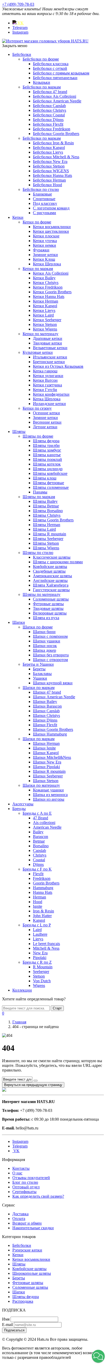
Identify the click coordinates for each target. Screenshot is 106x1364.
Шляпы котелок (47, 464)
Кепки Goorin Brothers (52, 292)
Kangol (39, 920)
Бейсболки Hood (47, 185)
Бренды (19, 808)
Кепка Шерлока (46, 399)
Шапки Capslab (46, 711)
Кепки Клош (44, 259)
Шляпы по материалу (41, 594)
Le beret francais (46, 943)
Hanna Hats (42, 892)
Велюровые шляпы (50, 613)
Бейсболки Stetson (49, 166)
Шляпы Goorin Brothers (53, 520)
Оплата (18, 1218)
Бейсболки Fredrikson (51, 129)
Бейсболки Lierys (48, 152)
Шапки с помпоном (50, 636)
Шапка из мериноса (50, 794)
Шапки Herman (46, 743)
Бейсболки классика (50, 64)
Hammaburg (43, 888)
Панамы (40, 492)
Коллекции (22, 990)
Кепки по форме (37, 222)
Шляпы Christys (46, 515)
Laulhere (40, 934)
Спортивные (44, 199)
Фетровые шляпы (48, 604)
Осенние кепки (46, 413)
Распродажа (22, 1301)
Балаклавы (42, 673)
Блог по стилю (25, 1182)
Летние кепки (45, 427)
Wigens (39, 985)
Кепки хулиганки (48, 375)
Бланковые (42, 194)
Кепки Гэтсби (45, 389)
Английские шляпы (50, 580)
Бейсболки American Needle (57, 101)
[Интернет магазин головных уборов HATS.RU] (4, 1090)
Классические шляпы (51, 557)
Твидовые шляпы (48, 608)
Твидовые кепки (47, 343)
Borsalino (41, 846)
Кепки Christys (45, 282)
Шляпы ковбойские (50, 473)
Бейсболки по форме (41, 59)
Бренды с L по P (37, 925)
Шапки (18, 622)
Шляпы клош (44, 478)
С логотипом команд (51, 208)
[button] (98, 1356)
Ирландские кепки (49, 403)
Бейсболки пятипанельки (55, 78)
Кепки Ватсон (45, 380)
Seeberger (41, 971)
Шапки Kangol (46, 753)
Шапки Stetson (45, 780)
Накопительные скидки (33, 1228)
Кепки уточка (45, 240)
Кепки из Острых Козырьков (58, 366)
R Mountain (42, 967)
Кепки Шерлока (47, 264)
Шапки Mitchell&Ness (52, 757)
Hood (37, 902)
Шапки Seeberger (48, 776)
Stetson (39, 976)
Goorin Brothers (46, 883)
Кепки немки (44, 245)
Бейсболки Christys (49, 110)
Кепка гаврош (45, 371)
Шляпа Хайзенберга (50, 585)
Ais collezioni (44, 822)
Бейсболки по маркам (42, 87)
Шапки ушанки (46, 641)
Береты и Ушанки (38, 664)
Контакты (21, 1168)
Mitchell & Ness (46, 948)
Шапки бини (44, 631)
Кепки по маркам (38, 268)
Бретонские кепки (49, 361)
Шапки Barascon (47, 706)
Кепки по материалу (40, 334)
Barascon (40, 836)
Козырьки (41, 82)
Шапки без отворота (51, 655)
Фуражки (41, 250)
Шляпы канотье (47, 455)
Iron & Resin (43, 911)
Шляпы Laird (44, 529)
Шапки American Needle (54, 697)
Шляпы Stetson (46, 543)
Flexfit (38, 874)
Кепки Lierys (44, 310)
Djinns (38, 864)
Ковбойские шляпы (50, 566)
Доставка (20, 1214)
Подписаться (14, 1330)
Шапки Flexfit (45, 725)
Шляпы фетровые (48, 483)
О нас (17, 1173)
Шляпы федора (46, 441)
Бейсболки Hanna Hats (52, 175)
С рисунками (44, 213)
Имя (6, 1319)
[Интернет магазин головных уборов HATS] (45, 41)
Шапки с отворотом (50, 659)
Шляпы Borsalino (48, 510)
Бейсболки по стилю (41, 189)
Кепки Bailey (44, 278)
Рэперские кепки (27, 1250)
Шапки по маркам (39, 687)
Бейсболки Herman (49, 180)
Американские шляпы (52, 576)
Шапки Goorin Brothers (53, 729)
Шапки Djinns (45, 720)
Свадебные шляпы (49, 571)
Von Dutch (42, 981)
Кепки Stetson (45, 324)
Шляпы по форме (38, 436)
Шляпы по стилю (38, 552)
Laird (37, 929)
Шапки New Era (47, 762)
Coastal (39, 860)
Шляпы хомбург (47, 450)
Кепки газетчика (47, 385)
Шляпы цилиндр (48, 469)
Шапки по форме (38, 627)
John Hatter (42, 915)
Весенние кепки (47, 422)
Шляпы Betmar (46, 506)
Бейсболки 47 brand (50, 91)
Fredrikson (41, 878)
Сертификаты (24, 1191)
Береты (39, 669)
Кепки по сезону (37, 408)
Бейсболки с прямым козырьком (61, 73)
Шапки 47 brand (47, 692)
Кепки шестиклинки (51, 231)
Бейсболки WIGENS (51, 171)
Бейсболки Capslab (49, 105)
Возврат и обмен (27, 1223)
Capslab (39, 850)
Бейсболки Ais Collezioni (54, 96)
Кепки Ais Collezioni (50, 273)
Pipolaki (39, 957)
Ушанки (40, 678)
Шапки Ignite (44, 748)
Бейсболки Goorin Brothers (56, 133)
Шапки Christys (46, 715)
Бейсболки (21, 54)
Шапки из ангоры (48, 799)
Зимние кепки (45, 254)
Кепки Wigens (45, 329)
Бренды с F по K (37, 869)
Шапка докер (44, 650)
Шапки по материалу (41, 785)
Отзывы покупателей (31, 1177)
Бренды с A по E (37, 813)
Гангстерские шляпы (51, 590)
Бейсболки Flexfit (48, 124)
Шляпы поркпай (47, 459)
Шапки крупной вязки (53, 683)
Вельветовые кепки (50, 348)
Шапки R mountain (49, 771)
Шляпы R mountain (49, 534)
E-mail (7, 1324)
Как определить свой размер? (38, 1196)
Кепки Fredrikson (48, 287)
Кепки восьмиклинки (52, 226)
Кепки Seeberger (47, 320)
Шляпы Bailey (45, 501)
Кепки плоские (46, 236)
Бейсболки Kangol (49, 147)
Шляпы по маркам (39, 496)
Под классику (45, 203)
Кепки (17, 217)
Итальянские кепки (50, 357)
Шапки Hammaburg (50, 734)
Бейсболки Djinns (48, 119)
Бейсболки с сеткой (50, 68)
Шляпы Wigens (46, 548)
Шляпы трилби (46, 445)
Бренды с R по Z (37, 962)
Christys (39, 855)
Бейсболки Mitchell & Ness (56, 157)
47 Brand (40, 818)
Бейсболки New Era (50, 161)
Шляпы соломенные (51, 487)
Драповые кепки (47, 338)
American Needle (47, 827)
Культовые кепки (38, 352)
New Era (40, 953)
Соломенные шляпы (51, 599)
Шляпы (18, 431)
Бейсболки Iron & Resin (53, 143)
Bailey (38, 832)
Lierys (38, 939)
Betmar (39, 841)
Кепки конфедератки (51, 394)
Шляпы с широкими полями (58, 562)
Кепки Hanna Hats (48, 296)
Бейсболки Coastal (49, 115)
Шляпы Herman (46, 524)
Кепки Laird (43, 315)
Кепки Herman (45, 301)
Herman (39, 897)
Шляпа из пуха (46, 618)
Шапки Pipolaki (46, 767)
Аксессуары (22, 804)
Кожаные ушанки (48, 790)
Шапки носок (45, 645)
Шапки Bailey (45, 701)
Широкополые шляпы (31, 1273)
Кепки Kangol (45, 306)
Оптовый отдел (26, 1187)
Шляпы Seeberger (48, 538)
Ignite (37, 906)
